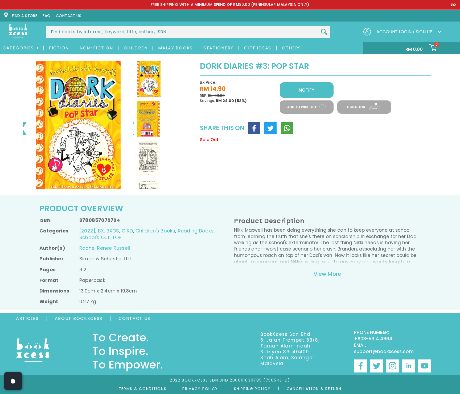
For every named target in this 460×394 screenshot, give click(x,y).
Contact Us (134, 318)
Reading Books (196, 230)
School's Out (94, 237)
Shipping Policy (252, 388)
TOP (117, 237)
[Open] (13, 381)
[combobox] (188, 32)
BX (101, 230)
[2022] (87, 230)
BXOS (112, 230)
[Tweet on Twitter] (270, 128)
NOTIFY (306, 90)
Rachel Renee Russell (104, 248)
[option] (230, 4)
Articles (27, 318)
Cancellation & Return (314, 388)
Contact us (68, 15)
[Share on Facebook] (254, 128)
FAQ (46, 15)
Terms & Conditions (143, 388)
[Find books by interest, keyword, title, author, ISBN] (324, 32)
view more (327, 274)
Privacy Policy (200, 388)
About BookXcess (79, 318)
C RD (127, 230)
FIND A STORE (24, 15)
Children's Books (155, 230)
